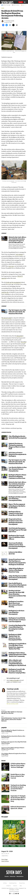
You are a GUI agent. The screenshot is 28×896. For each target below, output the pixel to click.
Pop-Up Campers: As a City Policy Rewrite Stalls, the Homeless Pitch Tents (17, 311)
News (2, 8)
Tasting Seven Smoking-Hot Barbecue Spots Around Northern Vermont (18, 787)
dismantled (20, 336)
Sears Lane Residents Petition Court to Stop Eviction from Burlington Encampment (17, 545)
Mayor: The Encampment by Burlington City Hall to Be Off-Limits (17, 506)
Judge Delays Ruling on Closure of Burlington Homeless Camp (16, 570)
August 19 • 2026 (7, 851)
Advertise (12, 876)
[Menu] (25, 2)
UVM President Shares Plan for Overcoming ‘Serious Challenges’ (18, 765)
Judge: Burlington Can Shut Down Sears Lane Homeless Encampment (18, 577)
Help (21, 885)
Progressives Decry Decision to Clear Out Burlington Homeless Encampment (16, 521)
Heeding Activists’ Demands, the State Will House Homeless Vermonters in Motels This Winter (17, 594)
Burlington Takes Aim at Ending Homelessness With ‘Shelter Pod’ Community (17, 654)
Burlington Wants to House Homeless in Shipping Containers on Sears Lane (17, 476)
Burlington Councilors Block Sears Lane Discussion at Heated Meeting (16, 604)
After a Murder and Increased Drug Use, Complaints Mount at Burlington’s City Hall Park (17, 662)
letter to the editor (14, 680)
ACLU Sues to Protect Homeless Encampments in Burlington (17, 454)
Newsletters (20, 876)
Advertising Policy (13, 883)
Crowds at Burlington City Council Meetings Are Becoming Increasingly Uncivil (17, 628)
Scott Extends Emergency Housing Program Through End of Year (17, 529)
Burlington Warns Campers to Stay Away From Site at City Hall (16, 513)
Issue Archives (5, 861)
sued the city (5, 292)
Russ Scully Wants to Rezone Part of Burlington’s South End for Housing (18, 585)
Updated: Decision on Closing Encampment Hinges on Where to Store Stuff (17, 446)
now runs (11, 266)
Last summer (19, 254)
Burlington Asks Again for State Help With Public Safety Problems (13, 742)
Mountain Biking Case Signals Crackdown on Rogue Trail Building (12, 730)
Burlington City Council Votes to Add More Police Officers (17, 537)
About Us (15, 885)
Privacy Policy (22, 883)
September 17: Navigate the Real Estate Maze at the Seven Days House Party (18, 798)
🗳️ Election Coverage (5, 5)
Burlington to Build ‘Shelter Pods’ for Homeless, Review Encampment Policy (15, 637)
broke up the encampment (13, 282)
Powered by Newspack (14, 891)
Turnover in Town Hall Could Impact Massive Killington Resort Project (12, 748)
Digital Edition (5, 855)
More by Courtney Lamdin (12, 703)
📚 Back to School (15, 5)
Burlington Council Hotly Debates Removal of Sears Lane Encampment (17, 619)
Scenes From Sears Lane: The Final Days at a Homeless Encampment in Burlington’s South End (17, 561)
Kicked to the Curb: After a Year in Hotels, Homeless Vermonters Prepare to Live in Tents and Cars (17, 239)
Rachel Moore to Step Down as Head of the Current (18, 776)
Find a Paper (4, 859)
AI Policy (5, 883)
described (23, 342)
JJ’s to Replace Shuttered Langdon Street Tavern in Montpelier (13, 754)
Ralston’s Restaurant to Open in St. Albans (18, 807)
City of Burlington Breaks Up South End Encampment (18, 437)
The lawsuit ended (6, 318)
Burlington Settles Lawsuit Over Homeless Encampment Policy (17, 498)
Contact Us (8, 885)
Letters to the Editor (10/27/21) (15, 553)
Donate (20, 2)
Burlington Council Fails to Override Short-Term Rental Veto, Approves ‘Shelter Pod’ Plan (17, 646)
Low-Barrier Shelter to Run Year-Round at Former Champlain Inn (18, 469)
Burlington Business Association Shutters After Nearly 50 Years (13, 736)
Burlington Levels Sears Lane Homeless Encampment (16, 612)
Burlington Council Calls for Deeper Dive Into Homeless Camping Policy (17, 671)
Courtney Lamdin (10, 20)
